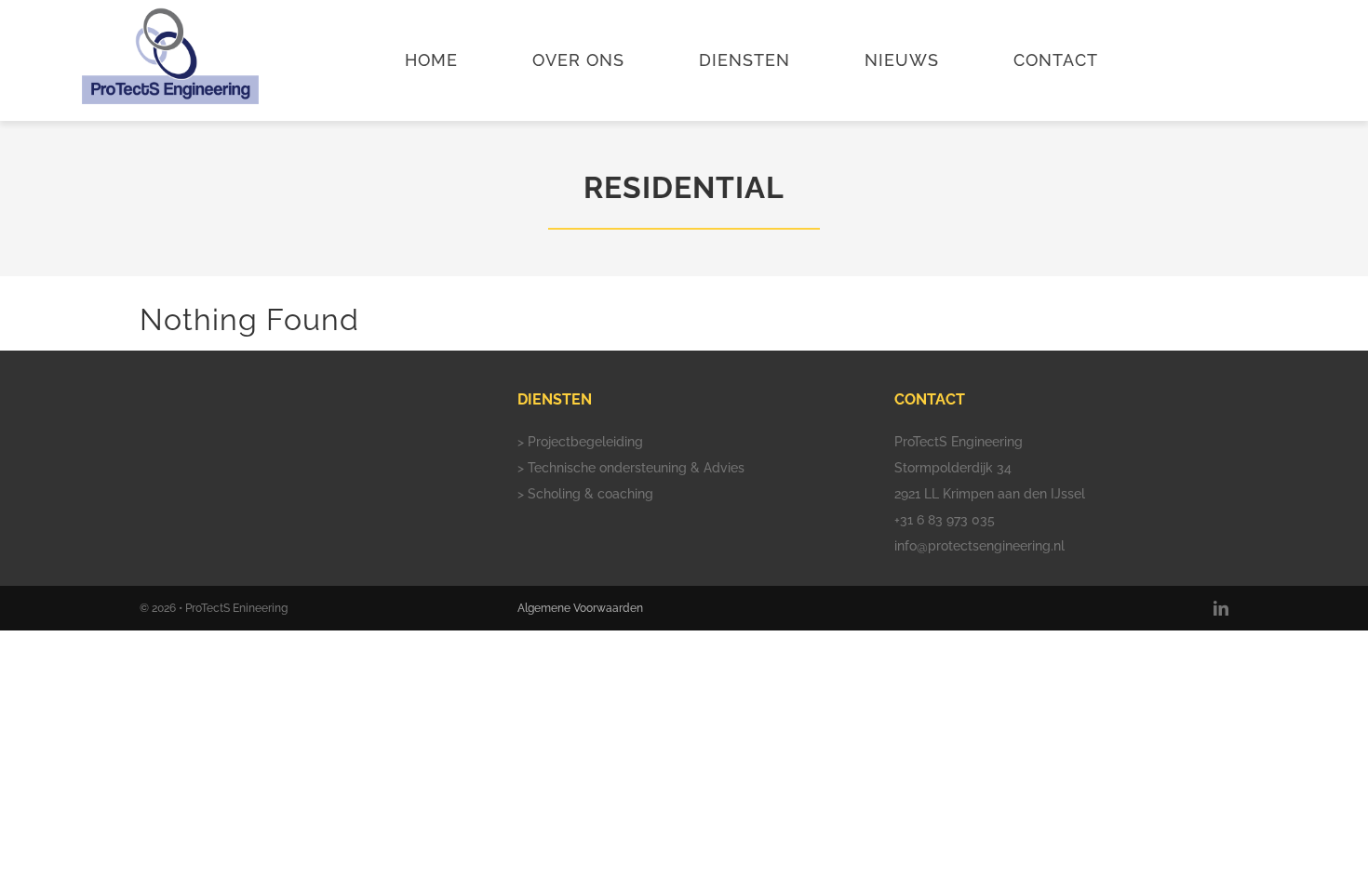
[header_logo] (170, 14)
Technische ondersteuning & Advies (636, 467)
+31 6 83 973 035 (944, 519)
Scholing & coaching (590, 493)
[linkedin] (1221, 608)
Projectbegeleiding (585, 441)
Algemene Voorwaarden (580, 608)
